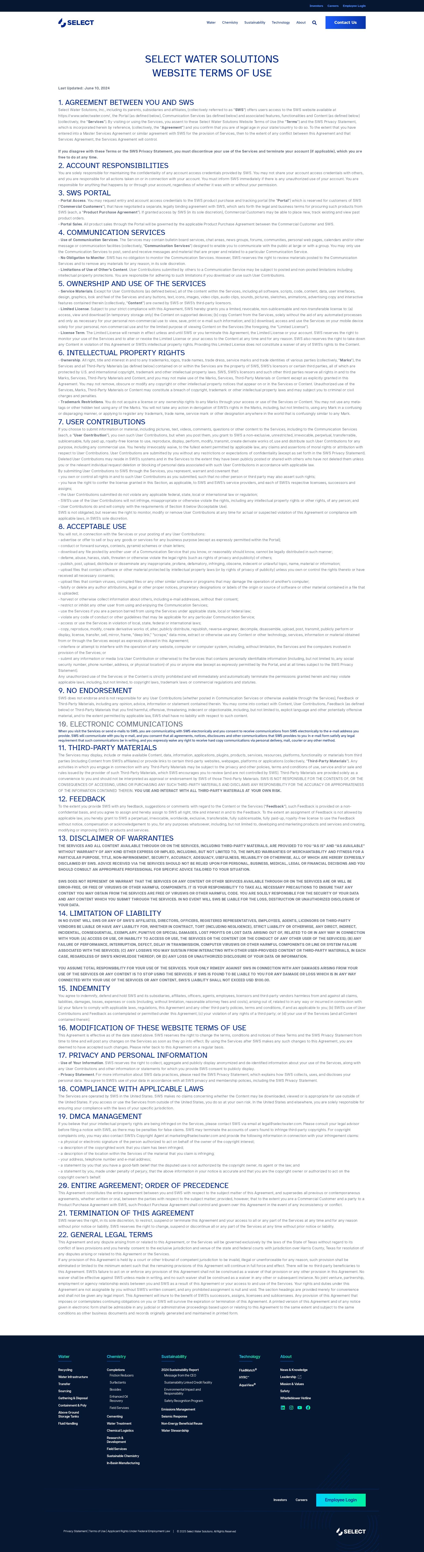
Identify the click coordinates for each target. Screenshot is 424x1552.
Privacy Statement (75, 1531)
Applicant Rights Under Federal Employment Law (139, 1531)
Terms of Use (97, 1531)
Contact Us (345, 22)
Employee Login (341, 1500)
